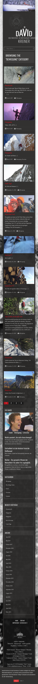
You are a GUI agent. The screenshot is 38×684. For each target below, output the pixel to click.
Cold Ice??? (8, 255)
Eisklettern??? (9, 286)
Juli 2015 (8, 597)
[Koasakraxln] (19, 74)
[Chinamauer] (19, 347)
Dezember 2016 (9, 548)
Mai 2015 (8, 604)
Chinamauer (8, 357)
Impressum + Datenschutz (20, 623)
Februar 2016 (9, 570)
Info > (22, 680)
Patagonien (8, 122)
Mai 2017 (8, 540)
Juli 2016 (8, 555)
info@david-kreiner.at (16, 666)
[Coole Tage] (19, 173)
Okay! (16, 680)
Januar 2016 (9, 574)
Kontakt (22, 621)
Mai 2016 (8, 559)
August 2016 (9, 552)
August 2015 (9, 593)
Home (16, 621)
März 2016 (8, 567)
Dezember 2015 (9, 578)
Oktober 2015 (9, 586)
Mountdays (8, 390)
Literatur (8, 496)
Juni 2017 (8, 537)
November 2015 (10, 582)
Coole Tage (8, 183)
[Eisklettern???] (19, 275)
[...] (7, 94)
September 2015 (10, 589)
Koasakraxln (8, 85)
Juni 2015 (8, 600)
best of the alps (9, 520)
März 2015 (8, 612)
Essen (7, 488)
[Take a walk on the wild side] (19, 306)
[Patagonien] (19, 111)
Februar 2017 (9, 544)
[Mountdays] (19, 379)
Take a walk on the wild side (13, 316)
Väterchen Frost (10, 214)
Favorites (24, 159)
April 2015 (8, 608)
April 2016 (8, 563)
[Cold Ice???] (19, 244)
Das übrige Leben (10, 485)
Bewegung (19, 98)
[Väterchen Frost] (19, 203)
